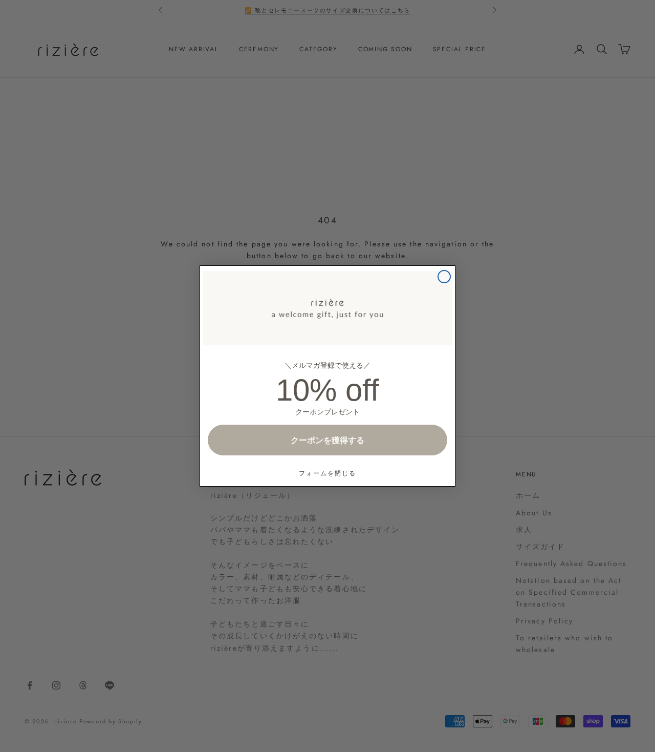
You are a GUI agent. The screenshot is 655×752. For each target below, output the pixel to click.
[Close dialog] (444, 276)
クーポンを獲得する (327, 440)
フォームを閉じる (327, 473)
